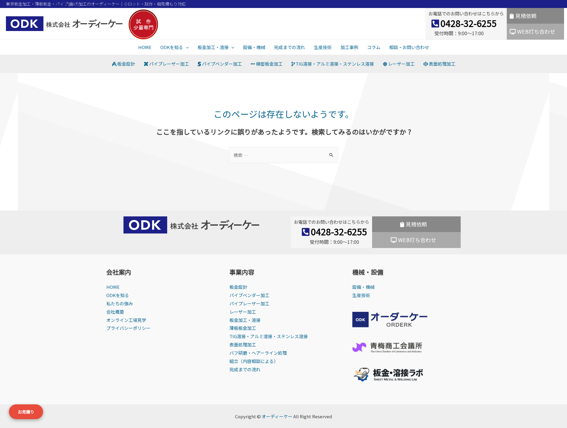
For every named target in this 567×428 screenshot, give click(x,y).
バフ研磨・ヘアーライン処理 (258, 353)
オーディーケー (277, 416)
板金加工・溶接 (213, 47)
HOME (144, 47)
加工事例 (349, 47)
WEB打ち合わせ (536, 31)
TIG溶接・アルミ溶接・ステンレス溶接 (334, 64)
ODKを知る (171, 47)
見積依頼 (526, 16)
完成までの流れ (289, 47)
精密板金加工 (269, 64)
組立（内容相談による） (253, 361)
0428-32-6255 (469, 23)
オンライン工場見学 (126, 320)
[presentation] (186, 47)
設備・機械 (254, 47)
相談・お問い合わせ (409, 47)
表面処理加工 (441, 64)
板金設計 (125, 64)
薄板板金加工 (242, 328)
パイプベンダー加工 (221, 64)
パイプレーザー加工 (168, 64)
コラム (373, 47)
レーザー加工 (401, 64)
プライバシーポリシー (128, 328)
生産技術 (323, 47)
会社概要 (115, 312)
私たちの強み (119, 303)
